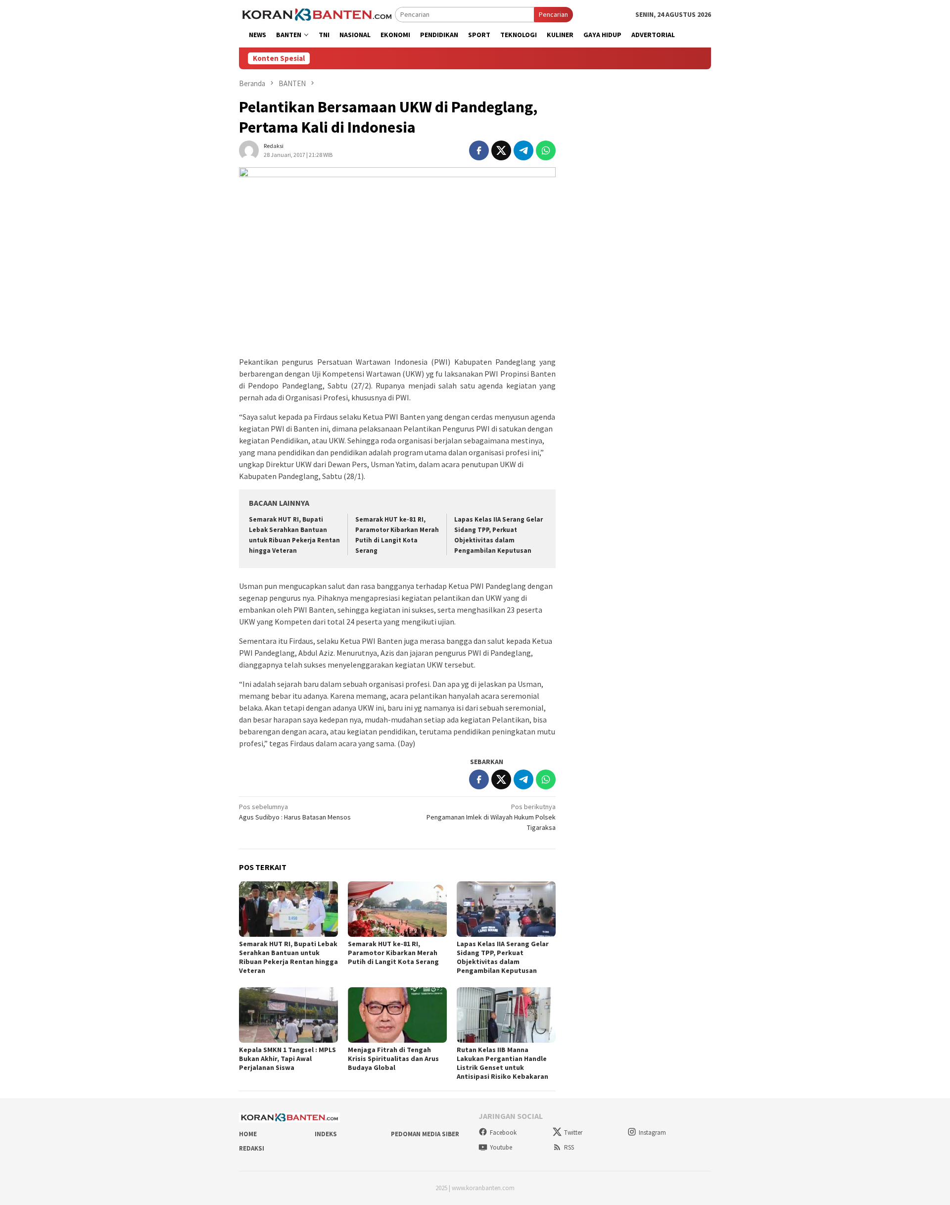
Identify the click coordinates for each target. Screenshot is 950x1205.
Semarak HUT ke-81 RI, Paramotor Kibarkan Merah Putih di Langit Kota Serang (393, 952)
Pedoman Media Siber (425, 1134)
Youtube (501, 1147)
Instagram (652, 1132)
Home (248, 1134)
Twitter (573, 1132)
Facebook (503, 1132)
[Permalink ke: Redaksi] (249, 149)
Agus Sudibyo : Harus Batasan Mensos (295, 811)
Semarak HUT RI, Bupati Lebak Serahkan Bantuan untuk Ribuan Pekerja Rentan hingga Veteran (288, 957)
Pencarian (553, 14)
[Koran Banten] (317, 13)
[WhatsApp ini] (546, 150)
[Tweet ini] (501, 150)
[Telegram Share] (523, 150)
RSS (569, 1147)
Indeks (326, 1134)
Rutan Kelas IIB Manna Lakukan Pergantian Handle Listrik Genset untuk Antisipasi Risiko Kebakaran (502, 1063)
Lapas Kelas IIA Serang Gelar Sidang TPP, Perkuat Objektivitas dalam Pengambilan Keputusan (503, 957)
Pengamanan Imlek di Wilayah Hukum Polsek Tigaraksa (491, 817)
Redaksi (251, 1148)
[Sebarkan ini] (479, 150)
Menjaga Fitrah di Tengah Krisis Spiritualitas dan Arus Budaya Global (393, 1058)
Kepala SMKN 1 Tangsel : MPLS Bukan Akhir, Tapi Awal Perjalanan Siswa (287, 1058)
